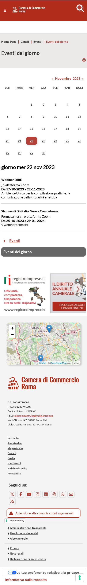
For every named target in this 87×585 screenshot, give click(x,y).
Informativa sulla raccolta (26, 580)
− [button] (12, 334)
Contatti (12, 453)
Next (79, 289)
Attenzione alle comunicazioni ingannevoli (44, 513)
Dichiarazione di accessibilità (28, 559)
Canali (25, 41)
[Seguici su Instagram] (37, 494)
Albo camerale (19, 538)
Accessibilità (14, 473)
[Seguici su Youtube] (29, 494)
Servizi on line (15, 443)
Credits (11, 458)
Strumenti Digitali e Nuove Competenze (29, 211)
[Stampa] (84, 60)
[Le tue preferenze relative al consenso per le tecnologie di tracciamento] (80, 578)
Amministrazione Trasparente (28, 528)
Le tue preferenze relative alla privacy (47, 572)
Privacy (14, 548)
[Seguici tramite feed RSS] (12, 501)
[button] (4, 10)
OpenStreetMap (58, 363)
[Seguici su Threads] (54, 494)
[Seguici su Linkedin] (45, 494)
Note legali (17, 553)
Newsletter (13, 438)
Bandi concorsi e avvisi (24, 533)
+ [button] (12, 328)
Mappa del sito (15, 448)
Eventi (37, 41)
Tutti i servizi (14, 463)
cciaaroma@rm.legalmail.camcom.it (33, 415)
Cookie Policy (16, 520)
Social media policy (17, 468)
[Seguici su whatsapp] (62, 494)
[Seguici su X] (12, 494)
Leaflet (42, 363)
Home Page (8, 41)
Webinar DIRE (11, 180)
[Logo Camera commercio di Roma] (43, 383)
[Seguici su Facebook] (20, 494)
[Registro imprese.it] (24, 293)
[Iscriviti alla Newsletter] (71, 494)
